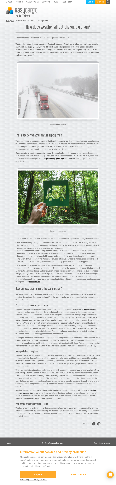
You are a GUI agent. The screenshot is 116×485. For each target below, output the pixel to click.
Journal (46, 2)
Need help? (67, 2)
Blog (56, 2)
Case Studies (32, 2)
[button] (108, 2)
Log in (90, 2)
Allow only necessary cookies (33, 479)
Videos (9, 2)
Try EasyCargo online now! (53, 443)
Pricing (19, 2)
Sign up (100, 2)
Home (8, 20)
